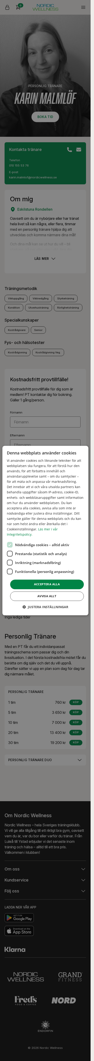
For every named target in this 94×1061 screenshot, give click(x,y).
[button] (45, 607)
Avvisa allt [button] (46, 596)
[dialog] (45, 530)
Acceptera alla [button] (47, 584)
